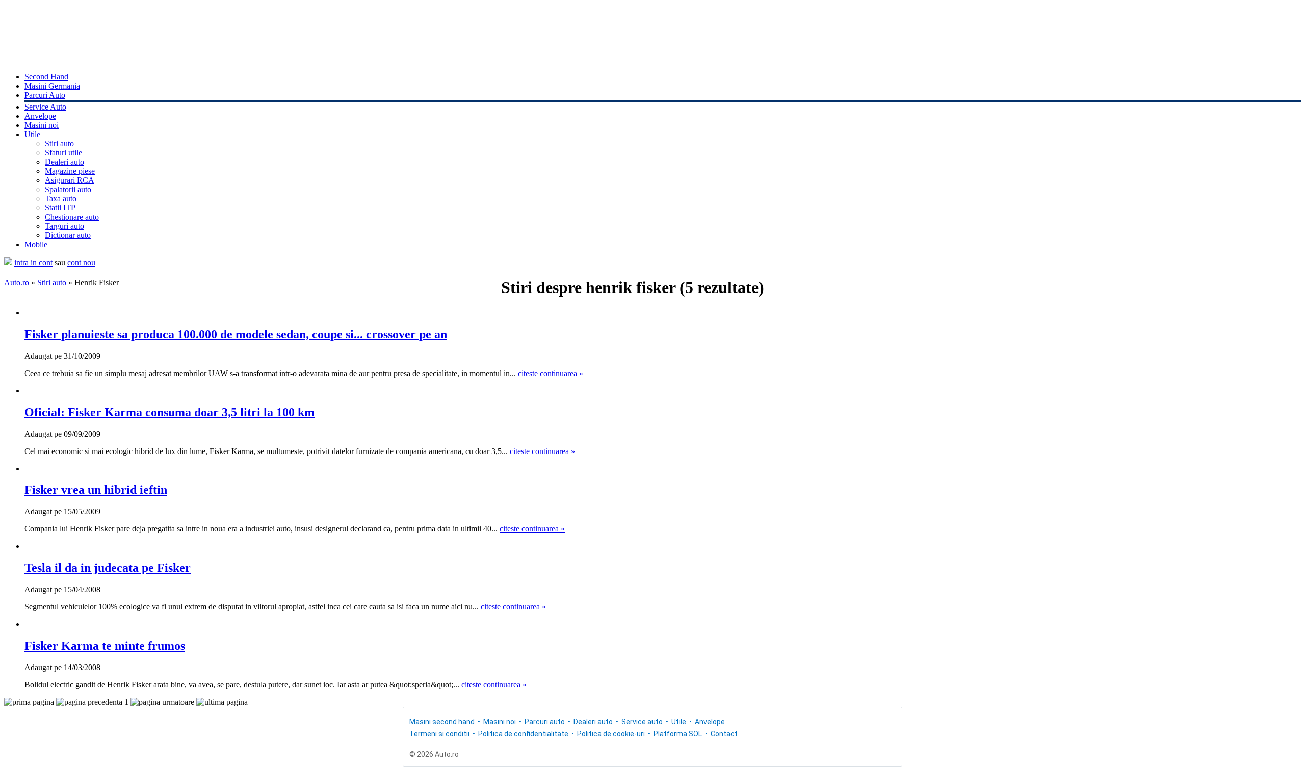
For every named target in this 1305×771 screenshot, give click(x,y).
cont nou (81, 262)
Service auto (642, 721)
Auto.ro (16, 282)
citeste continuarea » (550, 373)
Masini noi (41, 125)
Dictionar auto (68, 235)
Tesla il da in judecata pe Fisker (107, 567)
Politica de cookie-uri (611, 734)
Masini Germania (52, 86)
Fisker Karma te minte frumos (104, 645)
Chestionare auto (72, 216)
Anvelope (40, 116)
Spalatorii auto (68, 189)
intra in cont (33, 262)
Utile (32, 134)
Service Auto (45, 106)
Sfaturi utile (63, 152)
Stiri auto (59, 143)
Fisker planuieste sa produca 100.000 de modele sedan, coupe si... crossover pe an (235, 334)
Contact (724, 734)
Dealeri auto (64, 161)
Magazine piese (70, 171)
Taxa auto (60, 198)
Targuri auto (64, 226)
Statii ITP (60, 207)
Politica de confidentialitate (523, 734)
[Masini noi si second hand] (8, 262)
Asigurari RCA (69, 180)
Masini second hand (442, 721)
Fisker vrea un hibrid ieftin (95, 489)
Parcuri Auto (44, 95)
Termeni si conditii (439, 734)
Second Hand (46, 76)
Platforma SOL (678, 734)
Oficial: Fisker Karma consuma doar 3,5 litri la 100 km (169, 412)
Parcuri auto (545, 721)
